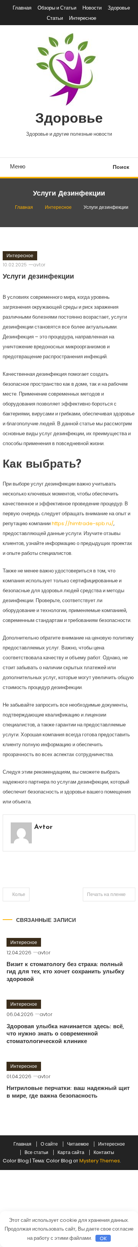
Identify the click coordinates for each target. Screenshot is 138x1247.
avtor (39, 264)
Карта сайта (71, 1152)
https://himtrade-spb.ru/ (82, 523)
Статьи (55, 18)
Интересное (82, 18)
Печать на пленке (106, 894)
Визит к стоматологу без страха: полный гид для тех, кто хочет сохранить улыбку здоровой (65, 972)
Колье (18, 894)
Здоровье (119, 7)
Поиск (121, 167)
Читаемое (78, 1144)
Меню (17, 166)
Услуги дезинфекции (38, 277)
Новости (92, 7)
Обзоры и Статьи (57, 7)
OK (103, 1238)
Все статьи (36, 1152)
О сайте (49, 1144)
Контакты (104, 1152)
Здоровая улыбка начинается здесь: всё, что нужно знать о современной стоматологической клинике (65, 1034)
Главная (22, 7)
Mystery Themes (99, 1160)
